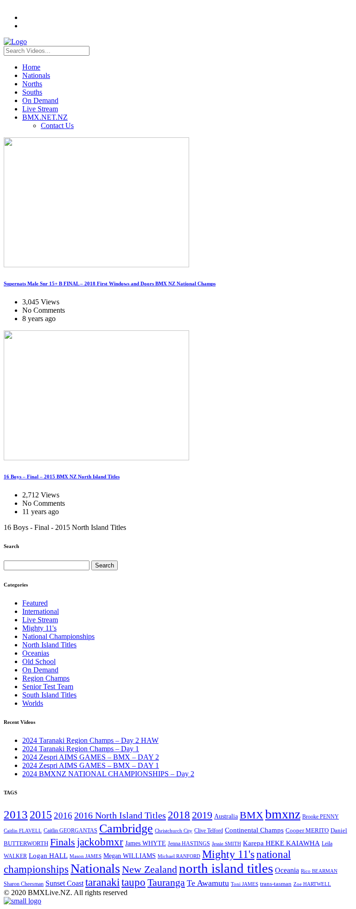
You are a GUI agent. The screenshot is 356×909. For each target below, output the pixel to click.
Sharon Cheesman (24, 884)
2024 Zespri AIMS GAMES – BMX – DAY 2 (90, 757)
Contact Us (57, 125)
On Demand (40, 100)
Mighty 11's (39, 628)
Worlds (32, 703)
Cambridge (126, 828)
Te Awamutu (208, 883)
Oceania (287, 870)
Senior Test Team (47, 686)
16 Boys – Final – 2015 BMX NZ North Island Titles (62, 476)
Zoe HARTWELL (312, 884)
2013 (16, 814)
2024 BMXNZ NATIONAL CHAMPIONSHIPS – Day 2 (108, 774)
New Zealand (149, 869)
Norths (32, 84)
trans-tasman (276, 884)
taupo (133, 882)
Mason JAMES (86, 856)
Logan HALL (48, 855)
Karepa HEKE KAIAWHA (281, 843)
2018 (179, 815)
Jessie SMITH (226, 843)
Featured (35, 603)
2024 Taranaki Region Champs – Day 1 (80, 749)
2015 (41, 814)
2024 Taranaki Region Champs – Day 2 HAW (90, 740)
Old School (39, 661)
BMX (251, 815)
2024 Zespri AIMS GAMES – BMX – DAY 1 (90, 765)
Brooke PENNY (320, 816)
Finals (62, 842)
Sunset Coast (64, 883)
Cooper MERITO (307, 830)
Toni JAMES (244, 884)
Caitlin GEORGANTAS (70, 830)
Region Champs (46, 678)
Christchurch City (173, 830)
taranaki (102, 882)
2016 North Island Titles (120, 815)
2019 (202, 815)
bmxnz (282, 814)
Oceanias (35, 653)
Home (31, 67)
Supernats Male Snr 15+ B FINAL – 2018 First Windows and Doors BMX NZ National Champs (110, 283)
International (40, 611)
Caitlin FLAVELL (23, 830)
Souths (32, 92)
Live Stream (40, 109)
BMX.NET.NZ (45, 117)
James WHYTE (145, 843)
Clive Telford (208, 830)
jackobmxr (100, 842)
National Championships (58, 636)
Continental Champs (254, 830)
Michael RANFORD (179, 856)
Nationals (36, 75)
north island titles (226, 868)
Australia (226, 816)
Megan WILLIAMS (129, 855)
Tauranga (166, 882)
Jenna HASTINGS (189, 843)
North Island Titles (49, 645)
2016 (63, 815)
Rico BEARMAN (319, 871)
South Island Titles (49, 695)
